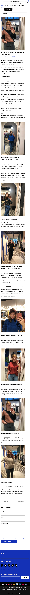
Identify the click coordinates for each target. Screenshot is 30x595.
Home (2, 5)
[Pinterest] (12, 565)
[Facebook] (2, 565)
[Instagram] (9, 565)
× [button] (25, 3)
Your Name (3, 511)
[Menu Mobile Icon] (1, 2)
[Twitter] (5, 565)
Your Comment (4, 523)
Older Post (5, 501)
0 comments (19, 56)
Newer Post (21, 501)
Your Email (3, 517)
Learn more (8, 9)
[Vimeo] (16, 565)
